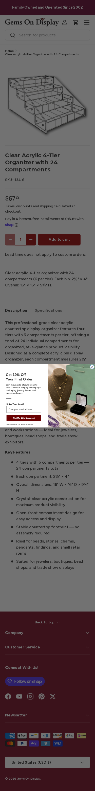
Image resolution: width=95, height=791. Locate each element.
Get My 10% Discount (23, 418)
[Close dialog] (92, 367)
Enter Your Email (14, 404)
